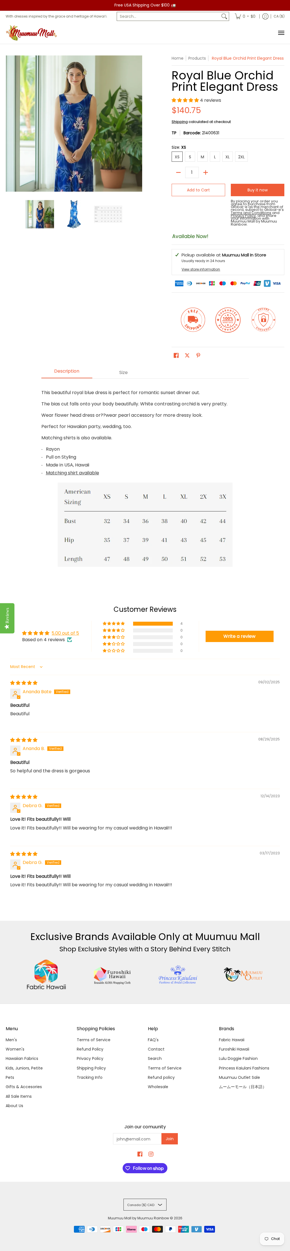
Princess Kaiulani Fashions (244, 1068)
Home (178, 58)
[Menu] (281, 33)
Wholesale (158, 1087)
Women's (15, 1049)
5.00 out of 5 (65, 633)
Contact (156, 1049)
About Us (14, 1106)
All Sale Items (19, 1096)
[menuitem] (245, 16)
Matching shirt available (72, 473)
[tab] (66, 373)
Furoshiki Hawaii (234, 1049)
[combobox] (168, 16)
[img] (23, 683)
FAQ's (153, 1040)
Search (155, 1058)
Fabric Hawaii (231, 1040)
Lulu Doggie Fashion (238, 1058)
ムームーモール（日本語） (242, 1087)
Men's (11, 1040)
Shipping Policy (91, 1068)
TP (174, 133)
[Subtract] (178, 172)
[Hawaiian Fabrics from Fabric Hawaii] (46, 974)
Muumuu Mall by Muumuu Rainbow (138, 1218)
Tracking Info (90, 1077)
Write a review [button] (239, 636)
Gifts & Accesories (24, 1087)
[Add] (205, 172)
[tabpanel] (145, 476)
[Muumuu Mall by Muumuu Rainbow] (32, 33)
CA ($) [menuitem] (279, 16)
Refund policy (161, 1077)
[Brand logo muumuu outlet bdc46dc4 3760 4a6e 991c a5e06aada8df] (244, 974)
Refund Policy (90, 1049)
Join (170, 1139)
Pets (10, 1077)
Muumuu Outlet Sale (239, 1077)
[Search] (224, 16)
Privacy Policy (90, 1058)
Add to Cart (198, 190)
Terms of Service (93, 1040)
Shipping (180, 121)
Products (197, 58)
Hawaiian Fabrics (22, 1058)
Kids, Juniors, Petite (24, 1068)
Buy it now (258, 190)
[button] (186, 100)
